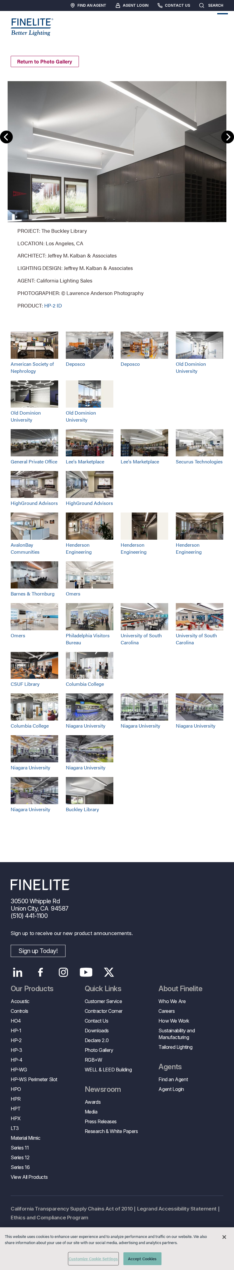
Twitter (109, 972)
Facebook (40, 972)
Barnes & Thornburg (33, 593)
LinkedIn (17, 972)
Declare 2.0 (97, 1040)
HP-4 (16, 1060)
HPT (16, 1109)
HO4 (16, 1021)
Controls (19, 1011)
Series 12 (20, 1157)
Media (91, 1112)
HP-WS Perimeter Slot (34, 1079)
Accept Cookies (142, 1258)
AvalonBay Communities (25, 548)
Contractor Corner (103, 1011)
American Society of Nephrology (32, 367)
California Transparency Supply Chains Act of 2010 (72, 1209)
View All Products (29, 1177)
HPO (16, 1089)
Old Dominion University (191, 367)
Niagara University (85, 725)
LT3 (15, 1128)
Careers (166, 1011)
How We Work (173, 1021)
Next (227, 137)
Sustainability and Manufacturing (176, 1033)
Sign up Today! (38, 951)
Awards (93, 1102)
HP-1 (16, 1030)
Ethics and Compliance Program (49, 1217)
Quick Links (103, 988)
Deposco (75, 363)
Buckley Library (82, 809)
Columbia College (85, 683)
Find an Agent (91, 5)
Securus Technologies (199, 461)
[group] (117, 194)
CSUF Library (25, 683)
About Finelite (180, 988)
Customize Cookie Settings (93, 1258)
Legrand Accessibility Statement (177, 1209)
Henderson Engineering (79, 548)
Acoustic (20, 1001)
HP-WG (19, 1070)
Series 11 (20, 1148)
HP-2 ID (53, 305)
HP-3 (16, 1050)
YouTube (86, 972)
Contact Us (177, 5)
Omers (73, 593)
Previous (6, 137)
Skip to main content (22, 15)
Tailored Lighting (175, 1047)
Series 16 (20, 1167)
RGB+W (93, 1060)
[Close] (224, 1237)
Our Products (32, 988)
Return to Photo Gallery (44, 61)
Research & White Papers (111, 1131)
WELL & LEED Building (108, 1070)
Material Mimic (25, 1138)
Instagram (63, 972)
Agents (170, 1067)
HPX (16, 1118)
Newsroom (103, 1089)
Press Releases (101, 1121)
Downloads (97, 1030)
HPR (16, 1099)
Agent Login (135, 5)
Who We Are (172, 1001)
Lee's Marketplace (85, 461)
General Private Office (34, 461)
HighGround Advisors (34, 502)
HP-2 (16, 1040)
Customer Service (103, 1001)
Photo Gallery (99, 1050)
